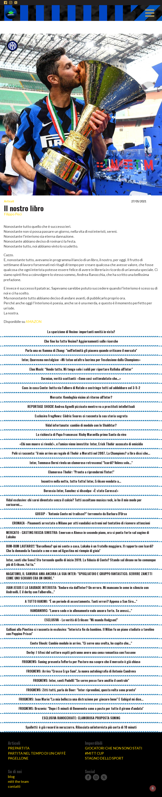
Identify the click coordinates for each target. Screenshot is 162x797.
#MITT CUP (94, 753)
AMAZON (33, 321)
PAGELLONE (18, 758)
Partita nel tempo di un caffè (37, 753)
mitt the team (18, 781)
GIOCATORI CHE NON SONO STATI (113, 748)
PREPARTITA (18, 748)
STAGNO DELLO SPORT (104, 758)
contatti (14, 786)
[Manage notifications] (153, 788)
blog (11, 776)
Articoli (9, 201)
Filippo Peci (13, 214)
